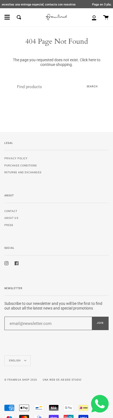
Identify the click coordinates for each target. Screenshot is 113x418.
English (15, 360)
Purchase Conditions (20, 165)
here (92, 60)
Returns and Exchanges (22, 172)
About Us (11, 217)
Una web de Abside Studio (62, 379)
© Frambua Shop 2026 (20, 379)
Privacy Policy (15, 158)
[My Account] (94, 17)
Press (8, 225)
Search (92, 86)
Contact (11, 211)
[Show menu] (7, 17)
